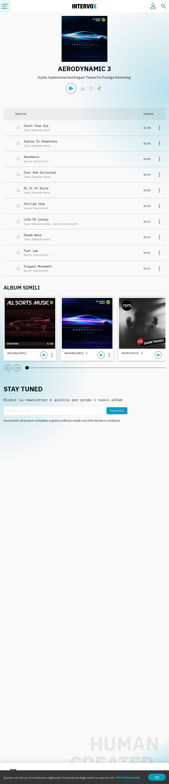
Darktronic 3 (132, 353)
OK (157, 777)
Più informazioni (128, 778)
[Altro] (159, 127)
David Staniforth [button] (36, 161)
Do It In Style (36, 188)
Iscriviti (117, 410)
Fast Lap (31, 250)
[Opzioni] (51, 354)
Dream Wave (32, 235)
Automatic (32, 157)
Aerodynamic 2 (75, 353)
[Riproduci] (71, 88)
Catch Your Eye (36, 125)
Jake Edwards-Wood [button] (37, 130)
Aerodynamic (17, 353)
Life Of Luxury (36, 219)
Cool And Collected (39, 172)
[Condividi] (99, 88)
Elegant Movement (38, 266)
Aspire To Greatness (40, 141)
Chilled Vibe (34, 204)
